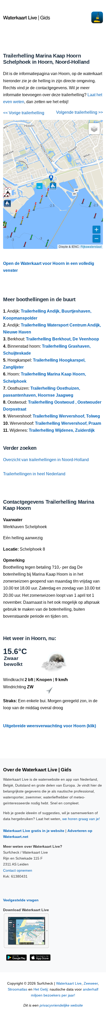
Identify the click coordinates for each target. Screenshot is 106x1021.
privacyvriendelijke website (61, 1005)
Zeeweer (91, 983)
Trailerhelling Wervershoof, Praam (68, 423)
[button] (46, 246)
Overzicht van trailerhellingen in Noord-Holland (46, 460)
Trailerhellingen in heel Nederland (34, 474)
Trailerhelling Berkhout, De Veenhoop (62, 339)
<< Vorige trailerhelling (23, 113)
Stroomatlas (17, 989)
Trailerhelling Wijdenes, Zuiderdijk (62, 430)
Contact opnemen (17, 870)
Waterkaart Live (69, 983)
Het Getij (40, 989)
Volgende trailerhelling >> (79, 112)
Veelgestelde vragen (21, 900)
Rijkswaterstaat (91, 246)
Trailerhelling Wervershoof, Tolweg (66, 416)
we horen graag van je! (81, 819)
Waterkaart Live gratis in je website (33, 831)
